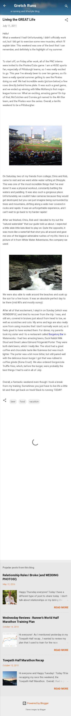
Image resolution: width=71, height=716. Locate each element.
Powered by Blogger (37, 703)
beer (13, 401)
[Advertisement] (35, 519)
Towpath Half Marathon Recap (23, 660)
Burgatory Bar (56, 334)
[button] (66, 20)
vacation (34, 401)
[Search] (66, 7)
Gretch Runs (25, 5)
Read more (61, 607)
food (22, 401)
